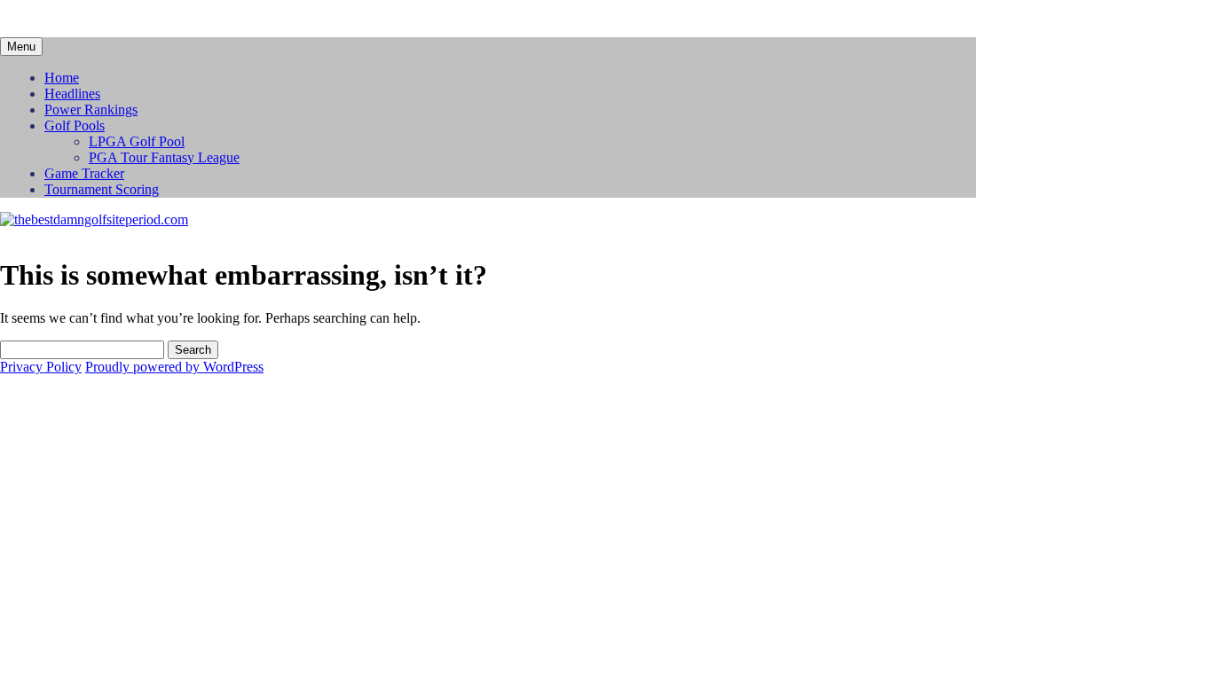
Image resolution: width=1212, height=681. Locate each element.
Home (61, 77)
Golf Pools (74, 125)
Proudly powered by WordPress (174, 366)
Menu (21, 46)
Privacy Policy (41, 366)
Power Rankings (91, 109)
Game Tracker (84, 173)
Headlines (72, 93)
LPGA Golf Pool (137, 141)
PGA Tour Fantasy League (164, 157)
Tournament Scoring (101, 189)
